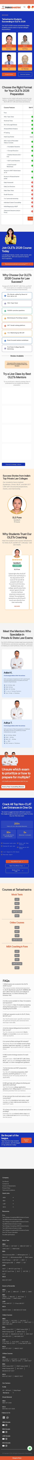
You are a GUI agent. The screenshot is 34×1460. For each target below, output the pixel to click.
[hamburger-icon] (24, 7)
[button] (17, 899)
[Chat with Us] (29, 1448)
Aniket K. (8, 672)
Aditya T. (8, 722)
